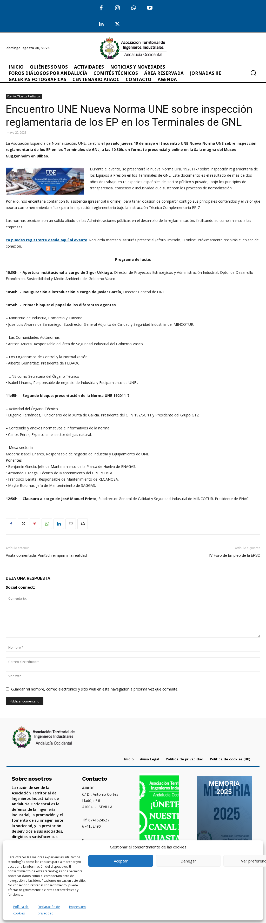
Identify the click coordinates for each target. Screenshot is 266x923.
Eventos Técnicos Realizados (24, 96)
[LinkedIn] (101, 24)
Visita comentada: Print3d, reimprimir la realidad (46, 555)
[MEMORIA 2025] (224, 815)
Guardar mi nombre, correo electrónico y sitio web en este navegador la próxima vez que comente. (94, 689)
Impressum (77, 907)
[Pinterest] (35, 524)
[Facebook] (101, 8)
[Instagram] (117, 8)
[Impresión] (82, 524)
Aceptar (121, 861)
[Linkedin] (59, 524)
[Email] (70, 524)
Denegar (188, 861)
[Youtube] (150, 8)
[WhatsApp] (134, 8)
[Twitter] (117, 24)
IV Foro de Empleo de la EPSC (234, 555)
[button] (253, 73)
